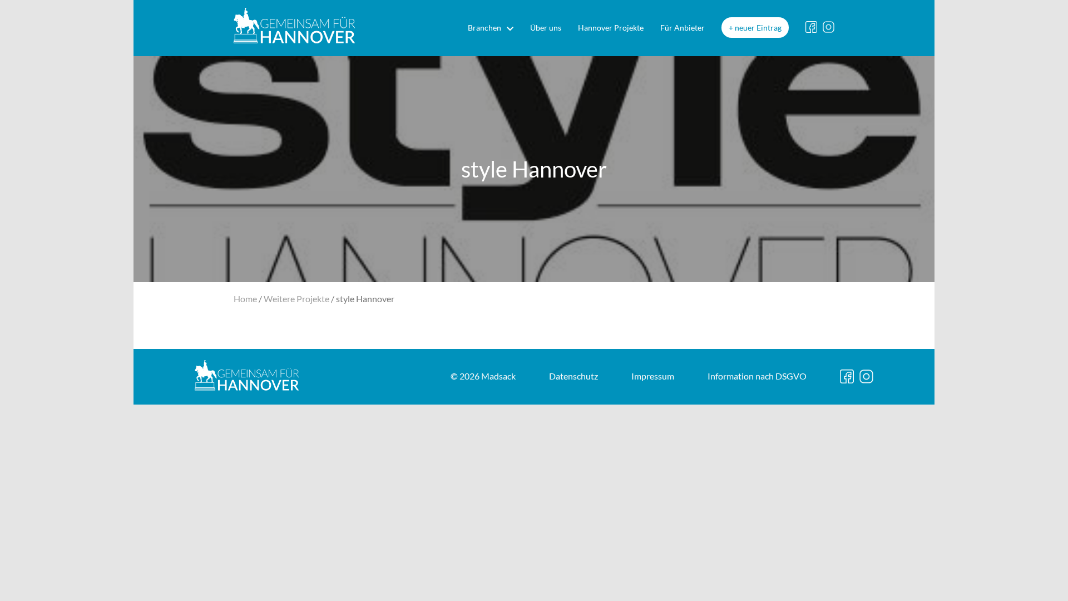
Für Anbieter (682, 27)
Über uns (545, 27)
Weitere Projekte (296, 298)
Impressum (652, 376)
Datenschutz (573, 376)
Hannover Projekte (611, 27)
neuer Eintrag (758, 27)
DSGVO (757, 376)
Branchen (484, 27)
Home (245, 298)
